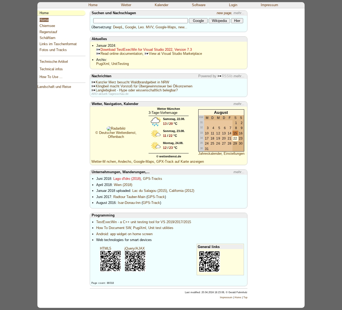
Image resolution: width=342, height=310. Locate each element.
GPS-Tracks (152, 179)
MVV (149, 27)
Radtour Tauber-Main (129, 197)
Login (233, 5)
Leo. (141, 27)
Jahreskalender (209, 154)
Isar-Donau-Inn (129, 203)
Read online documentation (121, 54)
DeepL (118, 27)
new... (182, 27)
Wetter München (168, 108)
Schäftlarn (47, 38)
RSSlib (227, 76)
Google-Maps (166, 27)
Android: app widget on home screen (124, 234)
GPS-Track (156, 197)
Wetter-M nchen (103, 162)
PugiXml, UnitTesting (112, 64)
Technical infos (51, 69)
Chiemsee (47, 26)
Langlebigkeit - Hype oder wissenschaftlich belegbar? (137, 90)
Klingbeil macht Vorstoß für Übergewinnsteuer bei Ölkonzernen (144, 86)
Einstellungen (234, 154)
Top (245, 297)
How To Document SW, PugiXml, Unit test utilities (134, 228)
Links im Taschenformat (58, 44)
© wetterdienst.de (168, 156)
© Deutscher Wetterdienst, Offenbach (116, 135)
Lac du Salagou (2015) (149, 191)
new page (224, 13)
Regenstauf (48, 32)
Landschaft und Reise (54, 87)
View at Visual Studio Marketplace (175, 54)
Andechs (124, 162)
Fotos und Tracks (53, 50)
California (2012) (181, 191)
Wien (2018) (123, 185)
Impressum (269, 5)
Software (198, 5)
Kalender (161, 5)
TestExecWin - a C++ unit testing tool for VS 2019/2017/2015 (143, 222)
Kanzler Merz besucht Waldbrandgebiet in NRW (132, 82)
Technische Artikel (54, 62)
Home (93, 5)
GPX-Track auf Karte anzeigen (180, 162)
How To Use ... (51, 77)
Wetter (126, 5)
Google (130, 27)
